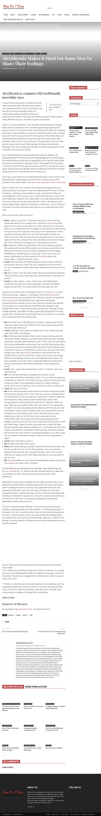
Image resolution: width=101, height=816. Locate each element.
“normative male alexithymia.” (45, 182)
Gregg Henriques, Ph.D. (10, 68)
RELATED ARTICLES (13, 687)
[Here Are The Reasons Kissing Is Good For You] (33, 698)
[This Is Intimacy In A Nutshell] (55, 739)
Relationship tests (29, 745)
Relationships (44, 15)
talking (43, 325)
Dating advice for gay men (91, 147)
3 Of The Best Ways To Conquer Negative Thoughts (84, 267)
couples (18, 119)
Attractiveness (74, 148)
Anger (12, 53)
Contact (48, 814)
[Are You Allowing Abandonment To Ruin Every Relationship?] (84, 476)
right (4, 317)
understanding (8, 300)
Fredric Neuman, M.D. (77, 390)
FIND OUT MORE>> (75, 361)
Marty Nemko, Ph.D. (78, 243)
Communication (19, 53)
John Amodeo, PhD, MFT (79, 213)
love (6, 267)
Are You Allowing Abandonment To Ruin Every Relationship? (83, 480)
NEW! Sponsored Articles (13, 19)
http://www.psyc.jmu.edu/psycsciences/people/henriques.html (30, 645)
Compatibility (28, 704)
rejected (53, 204)
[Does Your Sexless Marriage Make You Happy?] (12, 739)
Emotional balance (78, 211)
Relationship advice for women (11, 704)
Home (6, 15)
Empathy (38, 53)
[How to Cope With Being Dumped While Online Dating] (92, 124)
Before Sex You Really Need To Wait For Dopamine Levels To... (92, 152)
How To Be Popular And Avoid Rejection (15, 631)
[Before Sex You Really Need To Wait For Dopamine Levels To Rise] (92, 144)
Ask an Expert (23, 15)
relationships (40, 506)
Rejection (44, 53)
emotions (25, 108)
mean (28, 281)
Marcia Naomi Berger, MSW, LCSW (80, 465)
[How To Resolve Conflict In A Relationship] (84, 458)
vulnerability (9, 463)
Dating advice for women (74, 127)
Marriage (5, 745)
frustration (49, 292)
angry (25, 141)
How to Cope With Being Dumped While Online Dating (91, 132)
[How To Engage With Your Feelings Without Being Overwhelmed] (84, 199)
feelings (43, 256)
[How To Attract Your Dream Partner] (76, 144)
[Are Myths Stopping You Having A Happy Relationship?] (55, 698)
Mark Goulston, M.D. (76, 409)
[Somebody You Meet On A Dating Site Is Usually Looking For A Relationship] (76, 162)
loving (18, 136)
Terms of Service (74, 814)
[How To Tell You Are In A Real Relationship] (33, 739)
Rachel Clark (74, 446)
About (13, 15)
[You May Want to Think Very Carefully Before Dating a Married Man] (76, 124)
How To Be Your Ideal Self (83, 298)
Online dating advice (91, 128)
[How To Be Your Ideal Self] (84, 289)
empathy (55, 295)
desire (30, 421)
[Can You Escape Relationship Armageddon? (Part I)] (55, 720)
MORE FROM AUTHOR (36, 687)
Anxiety (75, 271)
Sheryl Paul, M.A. (83, 271)
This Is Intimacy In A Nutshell (54, 748)
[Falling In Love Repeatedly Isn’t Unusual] (84, 421)
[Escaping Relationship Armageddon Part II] (33, 720)
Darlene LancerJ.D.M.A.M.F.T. (78, 483)
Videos (66, 15)
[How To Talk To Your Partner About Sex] (12, 720)
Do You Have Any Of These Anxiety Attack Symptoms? (51, 633)
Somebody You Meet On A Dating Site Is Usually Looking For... (76, 170)
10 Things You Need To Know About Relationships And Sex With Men (10, 708)
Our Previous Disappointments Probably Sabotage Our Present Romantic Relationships (83, 386)
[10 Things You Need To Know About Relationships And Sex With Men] (12, 698)
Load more (83, 176)
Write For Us (30, 19)
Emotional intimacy (29, 53)
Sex (53, 15)
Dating (33, 15)
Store (59, 15)
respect (51, 223)
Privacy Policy (64, 814)
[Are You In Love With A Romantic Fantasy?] (92, 162)
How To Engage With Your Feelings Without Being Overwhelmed (83, 206)
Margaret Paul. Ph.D (78, 302)
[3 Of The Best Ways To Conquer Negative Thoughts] (84, 259)
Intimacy (48, 745)
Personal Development (81, 15)
